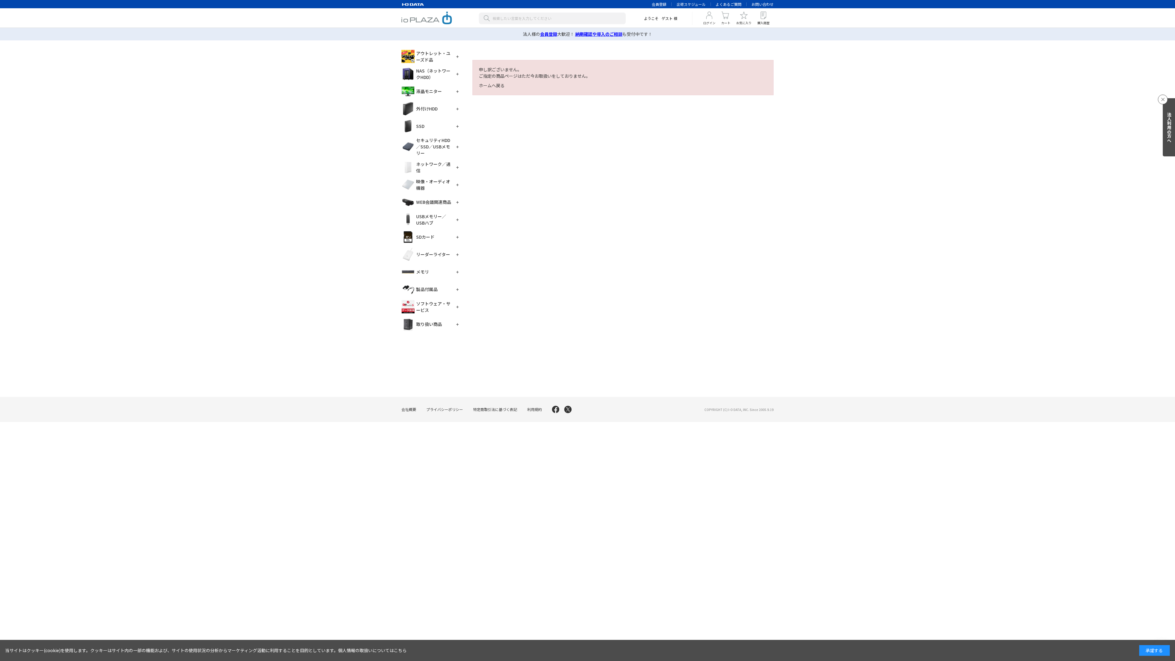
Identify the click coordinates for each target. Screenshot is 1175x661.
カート (725, 23)
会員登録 (659, 4)
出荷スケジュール (691, 4)
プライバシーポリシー (444, 409)
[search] (488, 18)
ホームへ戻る (492, 85)
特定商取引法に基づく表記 (495, 409)
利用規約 (534, 409)
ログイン (709, 23)
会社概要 (408, 409)
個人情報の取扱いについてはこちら (372, 650)
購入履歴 (763, 23)
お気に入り (744, 23)
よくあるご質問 (728, 4)
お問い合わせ (763, 4)
